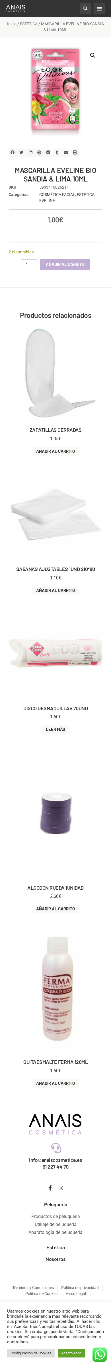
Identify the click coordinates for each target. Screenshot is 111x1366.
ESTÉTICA (29, 24)
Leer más (55, 729)
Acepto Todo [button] (71, 1353)
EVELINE (47, 200)
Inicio (12, 24)
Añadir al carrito (65, 264)
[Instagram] (61, 1188)
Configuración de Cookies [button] (31, 1353)
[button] (85, 8)
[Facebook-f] (50, 1188)
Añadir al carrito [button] (55, 451)
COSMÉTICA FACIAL (57, 194)
